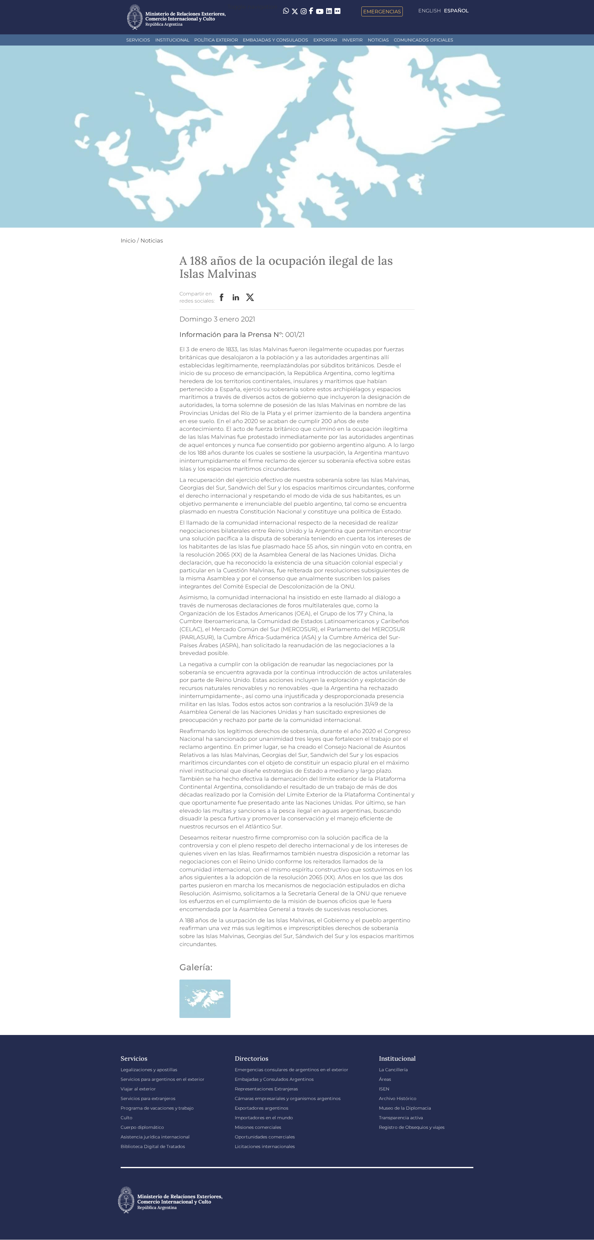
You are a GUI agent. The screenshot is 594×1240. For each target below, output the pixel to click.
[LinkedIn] (329, 10)
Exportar (325, 40)
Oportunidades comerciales (265, 1137)
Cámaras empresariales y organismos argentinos (288, 1098)
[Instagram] (304, 11)
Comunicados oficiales (423, 40)
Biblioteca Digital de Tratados (153, 1146)
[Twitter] (294, 11)
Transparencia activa (401, 1117)
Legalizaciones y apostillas (149, 1069)
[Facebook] (311, 11)
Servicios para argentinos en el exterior (162, 1079)
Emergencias (382, 11)
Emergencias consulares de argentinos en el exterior (291, 1069)
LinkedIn (236, 297)
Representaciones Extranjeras (266, 1089)
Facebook (222, 297)
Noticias (378, 40)
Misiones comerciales (258, 1127)
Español (456, 11)
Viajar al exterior (138, 1089)
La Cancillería (393, 1069)
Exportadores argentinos (261, 1108)
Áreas (385, 1079)
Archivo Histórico (397, 1098)
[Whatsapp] (286, 11)
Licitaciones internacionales (265, 1146)
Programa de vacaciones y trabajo (157, 1108)
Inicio (128, 240)
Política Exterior (216, 40)
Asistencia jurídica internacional (155, 1137)
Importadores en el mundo (264, 1117)
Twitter (250, 297)
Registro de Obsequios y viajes (412, 1127)
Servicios (138, 40)
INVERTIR (352, 40)
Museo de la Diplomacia (405, 1108)
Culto (126, 1117)
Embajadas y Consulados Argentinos (274, 1079)
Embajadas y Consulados (275, 40)
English (429, 11)
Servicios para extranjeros (148, 1098)
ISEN (384, 1089)
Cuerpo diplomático (142, 1127)
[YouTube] (320, 11)
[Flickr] (337, 10)
